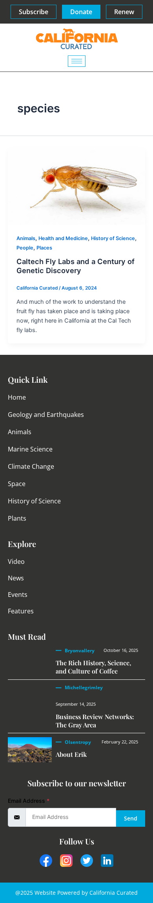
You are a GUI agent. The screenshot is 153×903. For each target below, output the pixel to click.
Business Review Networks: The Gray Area (95, 720)
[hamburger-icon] (77, 61)
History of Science (113, 238)
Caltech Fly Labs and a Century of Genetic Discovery (75, 266)
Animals (25, 238)
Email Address (28, 800)
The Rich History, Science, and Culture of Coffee (93, 667)
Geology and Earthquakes (46, 414)
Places (44, 248)
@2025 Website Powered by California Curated (76, 892)
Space (17, 483)
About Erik (71, 754)
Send (130, 818)
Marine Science (30, 449)
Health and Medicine (63, 238)
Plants (17, 518)
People (24, 248)
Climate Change (31, 466)
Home (17, 397)
